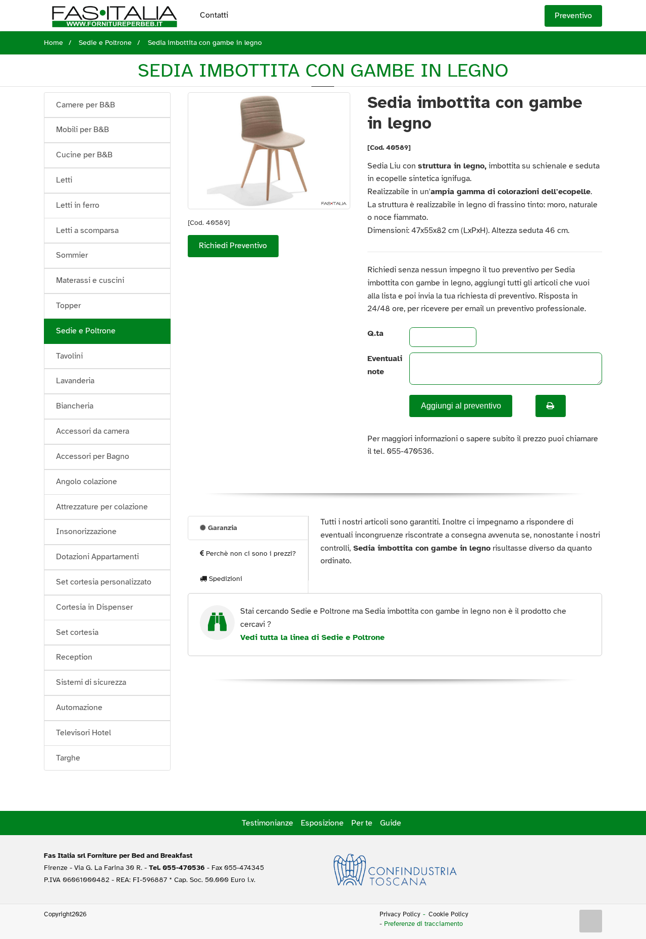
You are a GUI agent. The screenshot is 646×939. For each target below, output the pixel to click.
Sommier (72, 255)
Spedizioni (224, 578)
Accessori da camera (92, 431)
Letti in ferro (77, 205)
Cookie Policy (448, 914)
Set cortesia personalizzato (103, 582)
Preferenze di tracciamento (423, 924)
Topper (68, 306)
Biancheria (74, 406)
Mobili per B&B (82, 130)
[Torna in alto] (591, 921)
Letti (64, 180)
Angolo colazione (86, 482)
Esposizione (322, 823)
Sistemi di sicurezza (91, 682)
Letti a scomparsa (87, 230)
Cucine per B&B (84, 155)
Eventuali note (380, 365)
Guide (390, 823)
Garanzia (221, 527)
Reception (74, 657)
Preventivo (573, 16)
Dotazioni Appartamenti (97, 557)
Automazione (79, 707)
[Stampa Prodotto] (550, 406)
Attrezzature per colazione (102, 507)
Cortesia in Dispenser (94, 607)
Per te (361, 823)
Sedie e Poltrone (86, 331)
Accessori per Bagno (92, 456)
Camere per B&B (85, 105)
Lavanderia (75, 381)
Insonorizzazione (86, 531)
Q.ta (375, 333)
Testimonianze (267, 823)
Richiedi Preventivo (233, 246)
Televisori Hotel (83, 733)
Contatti (214, 15)
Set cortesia (77, 632)
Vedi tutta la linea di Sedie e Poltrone (312, 637)
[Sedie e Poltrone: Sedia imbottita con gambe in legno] (269, 150)
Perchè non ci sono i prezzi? (250, 553)
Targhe (68, 758)
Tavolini (69, 356)
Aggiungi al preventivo (461, 405)
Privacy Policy (400, 914)
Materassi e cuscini (90, 280)
